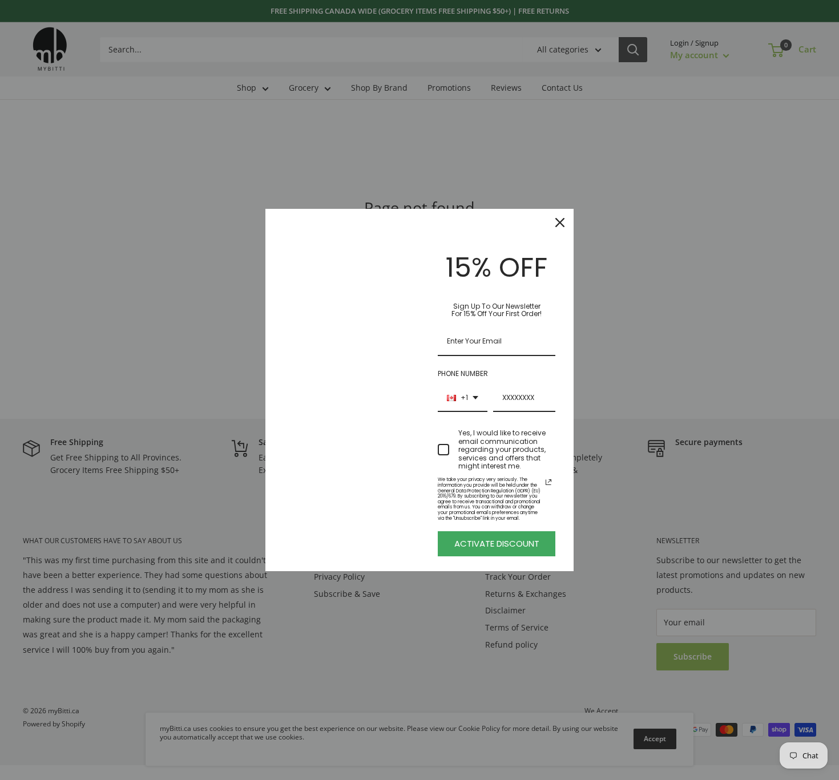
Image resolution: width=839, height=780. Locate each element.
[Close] (560, 222)
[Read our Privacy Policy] (548, 482)
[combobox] (462, 398)
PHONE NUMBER (463, 373)
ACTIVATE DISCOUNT (496, 543)
